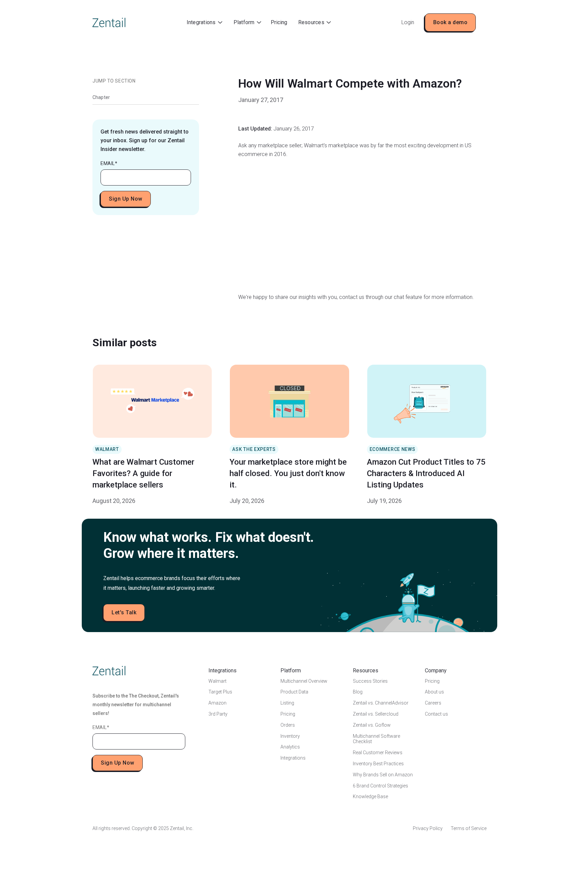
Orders (287, 725)
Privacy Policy (428, 828)
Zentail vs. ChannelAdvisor (380, 703)
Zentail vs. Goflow (372, 725)
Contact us (436, 714)
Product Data (294, 691)
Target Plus (220, 691)
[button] (204, 23)
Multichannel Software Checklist (376, 738)
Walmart (217, 681)
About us (434, 691)
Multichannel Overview (303, 681)
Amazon (217, 703)
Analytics (290, 747)
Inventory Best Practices (378, 763)
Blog (358, 691)
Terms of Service (469, 828)
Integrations (293, 758)
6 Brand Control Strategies (380, 785)
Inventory (290, 736)
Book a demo (450, 22)
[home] (108, 22)
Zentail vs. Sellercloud (375, 714)
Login (407, 22)
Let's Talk (124, 612)
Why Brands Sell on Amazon (383, 774)
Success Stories (370, 681)
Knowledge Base (370, 796)
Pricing (279, 22)
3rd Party (218, 714)
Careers (433, 703)
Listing (287, 703)
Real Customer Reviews (377, 752)
